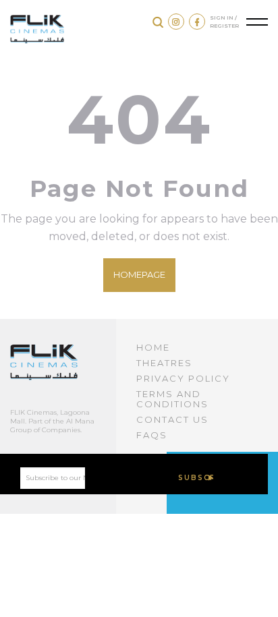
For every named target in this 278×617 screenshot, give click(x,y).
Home (153, 347)
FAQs (151, 435)
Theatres (164, 362)
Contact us (172, 419)
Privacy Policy (183, 378)
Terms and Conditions (172, 398)
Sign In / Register (224, 21)
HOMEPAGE (139, 274)
